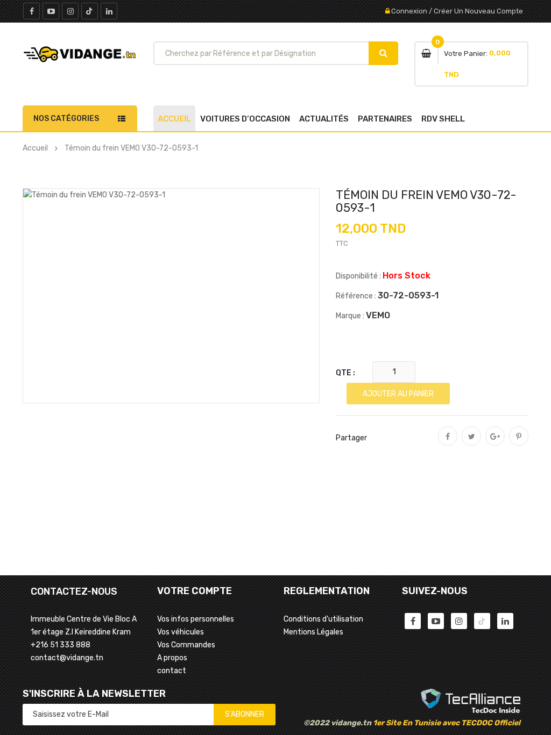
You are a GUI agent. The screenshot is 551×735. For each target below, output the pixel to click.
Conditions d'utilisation (323, 619)
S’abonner (244, 714)
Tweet (471, 443)
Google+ (495, 443)
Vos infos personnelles (195, 619)
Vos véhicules (180, 632)
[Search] (383, 53)
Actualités (324, 119)
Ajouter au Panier (398, 393)
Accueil (174, 119)
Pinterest (519, 443)
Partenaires (385, 119)
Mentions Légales (313, 632)
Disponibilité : (358, 276)
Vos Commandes (186, 645)
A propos (172, 657)
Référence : (356, 296)
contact (171, 670)
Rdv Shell (443, 119)
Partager (448, 443)
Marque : (350, 315)
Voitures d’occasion (245, 119)
